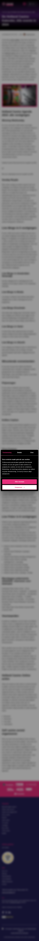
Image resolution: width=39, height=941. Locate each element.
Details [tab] (19, 452)
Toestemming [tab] (6, 452)
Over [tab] (32, 452)
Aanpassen (18, 487)
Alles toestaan (19, 481)
